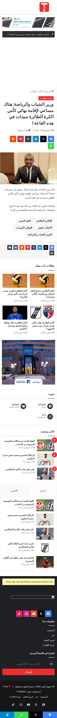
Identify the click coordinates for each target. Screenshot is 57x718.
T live (5, 686)
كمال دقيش (44, 227)
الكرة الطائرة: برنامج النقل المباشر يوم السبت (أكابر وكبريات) (42, 293)
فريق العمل (49, 640)
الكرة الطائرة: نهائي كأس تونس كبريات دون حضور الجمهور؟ (43, 325)
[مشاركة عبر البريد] (9, 247)
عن (53, 635)
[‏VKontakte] (15, 247)
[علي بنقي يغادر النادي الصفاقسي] (45, 474)
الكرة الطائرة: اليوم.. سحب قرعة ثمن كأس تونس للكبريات (15, 293)
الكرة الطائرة (36, 91)
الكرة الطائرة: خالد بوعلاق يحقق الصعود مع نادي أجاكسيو (15, 325)
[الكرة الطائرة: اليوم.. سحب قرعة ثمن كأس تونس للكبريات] (15, 281)
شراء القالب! (49, 645)
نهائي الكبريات (23, 227)
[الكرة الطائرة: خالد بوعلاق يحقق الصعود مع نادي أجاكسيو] (15, 313)
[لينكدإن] (39, 247)
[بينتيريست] (27, 247)
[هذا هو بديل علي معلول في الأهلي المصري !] (45, 562)
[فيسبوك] (51, 247)
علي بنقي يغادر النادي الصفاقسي (20, 469)
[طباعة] (51, 252)
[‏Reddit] (21, 247)
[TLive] (44, 7)
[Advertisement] (28, 61)
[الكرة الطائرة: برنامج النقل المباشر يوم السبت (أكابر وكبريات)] (42, 281)
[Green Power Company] (28, 22)
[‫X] (45, 247)
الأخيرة (14, 490)
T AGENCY (21, 691)
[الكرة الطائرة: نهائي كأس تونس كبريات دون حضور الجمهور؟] (42, 313)
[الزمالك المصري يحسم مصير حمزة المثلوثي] (45, 459)
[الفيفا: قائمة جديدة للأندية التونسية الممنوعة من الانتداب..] (45, 445)
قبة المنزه (24, 220)
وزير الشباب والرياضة (39, 234)
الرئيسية (48, 91)
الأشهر (43, 490)
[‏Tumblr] (33, 247)
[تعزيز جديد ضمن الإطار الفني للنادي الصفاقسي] (45, 548)
